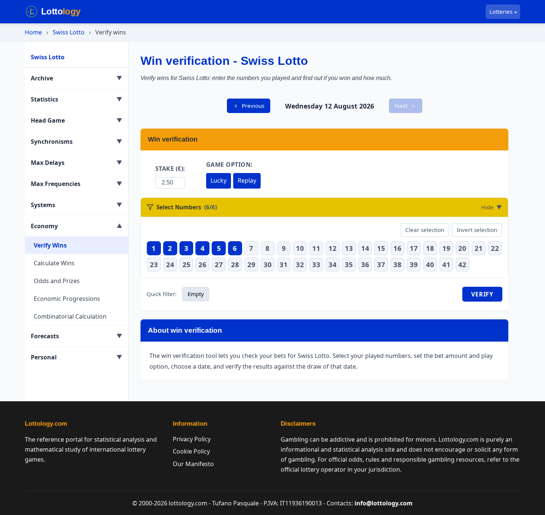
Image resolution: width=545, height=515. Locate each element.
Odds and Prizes (57, 281)
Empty (196, 294)
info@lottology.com (383, 503)
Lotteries (500, 11)
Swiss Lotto (69, 32)
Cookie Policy (191, 451)
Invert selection (477, 229)
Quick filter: (161, 294)
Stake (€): (170, 169)
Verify (482, 294)
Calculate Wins (54, 263)
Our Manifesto (193, 464)
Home (33, 32)
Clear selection (424, 229)
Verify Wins (50, 245)
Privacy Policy (192, 439)
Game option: (229, 164)
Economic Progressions (67, 299)
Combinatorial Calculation (70, 316)
